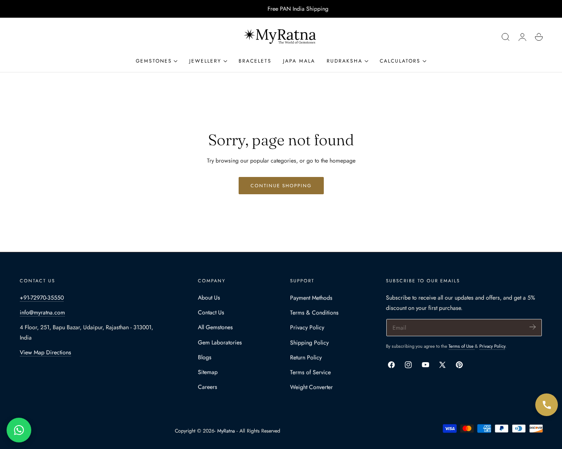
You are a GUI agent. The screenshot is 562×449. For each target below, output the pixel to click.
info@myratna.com (42, 312)
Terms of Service (310, 372)
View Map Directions (45, 352)
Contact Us (211, 312)
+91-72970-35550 (42, 297)
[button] (505, 37)
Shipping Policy (309, 342)
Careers (207, 387)
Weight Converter (311, 387)
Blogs (204, 357)
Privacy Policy (307, 327)
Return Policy (306, 357)
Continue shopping (281, 185)
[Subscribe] (532, 327)
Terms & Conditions (314, 312)
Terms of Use (461, 346)
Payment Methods (311, 297)
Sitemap (208, 372)
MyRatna (226, 431)
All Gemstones (215, 327)
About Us (209, 297)
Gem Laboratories (220, 342)
